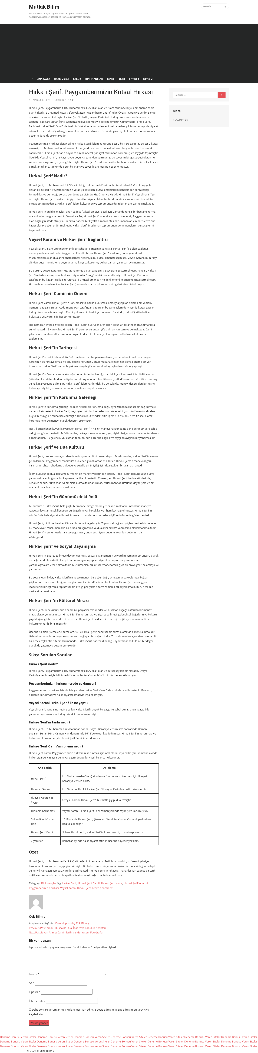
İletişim (148, 78)
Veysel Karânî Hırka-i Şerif (75, 888)
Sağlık (77, 78)
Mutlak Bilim (44, 7)
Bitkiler (134, 78)
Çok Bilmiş (60, 99)
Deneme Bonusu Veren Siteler (18, 1037)
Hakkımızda (61, 78)
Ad (31, 982)
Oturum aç (181, 119)
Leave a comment (102, 888)
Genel (110, 78)
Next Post (66, 932)
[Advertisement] (129, 48)
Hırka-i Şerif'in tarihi (136, 883)
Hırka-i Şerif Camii (89, 883)
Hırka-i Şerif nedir (111, 883)
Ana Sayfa (43, 78)
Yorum (34, 974)
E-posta (34, 992)
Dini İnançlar (94, 78)
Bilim (121, 78)
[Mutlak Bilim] (32, 79)
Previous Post (67, 928)
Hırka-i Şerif (69, 883)
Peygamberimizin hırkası (44, 888)
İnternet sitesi (37, 1001)
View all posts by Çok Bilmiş (72, 923)
